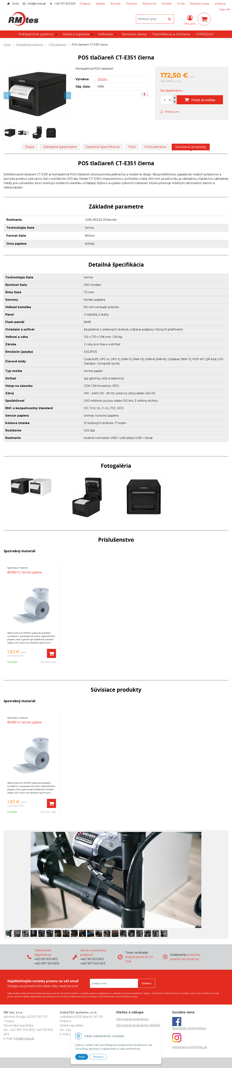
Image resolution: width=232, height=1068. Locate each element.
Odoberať (146, 983)
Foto (132, 147)
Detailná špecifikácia (103, 147)
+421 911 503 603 (64, 3)
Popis (29, 147)
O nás (181, 3)
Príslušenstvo (155, 147)
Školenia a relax (199, 3)
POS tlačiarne (57, 44)
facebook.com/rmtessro (189, 1028)
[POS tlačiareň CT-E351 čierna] (37, 94)
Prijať (82, 1056)
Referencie (149, 3)
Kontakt (167, 3)
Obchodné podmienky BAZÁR (138, 1025)
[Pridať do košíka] (51, 653)
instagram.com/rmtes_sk (189, 1047)
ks (170, 100)
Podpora (85, 3)
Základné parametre (60, 147)
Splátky (100, 3)
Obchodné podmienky (132, 1019)
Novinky (115, 3)
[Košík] (204, 19)
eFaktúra (220, 3)
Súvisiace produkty (190, 147)
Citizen (102, 79)
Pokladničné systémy (29, 44)
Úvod (15, 3)
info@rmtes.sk (37, 3)
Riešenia (131, 3)
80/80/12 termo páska (24, 572)
